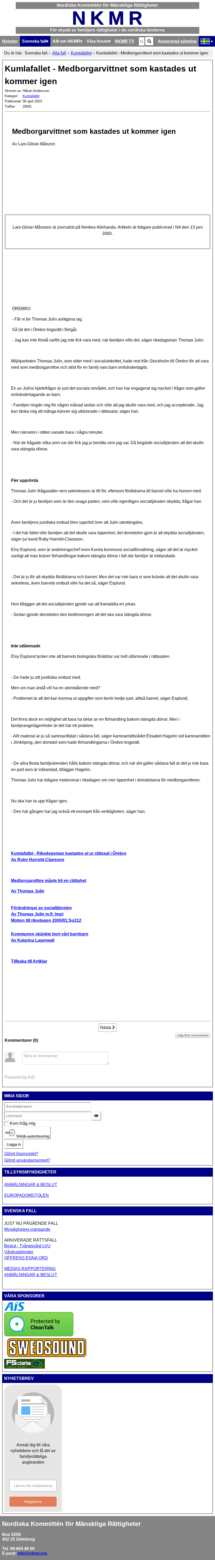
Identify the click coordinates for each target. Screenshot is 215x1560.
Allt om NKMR (66, 41)
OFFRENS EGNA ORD (26, 1258)
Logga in (14, 1144)
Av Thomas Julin (27, 891)
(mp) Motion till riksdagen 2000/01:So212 (46, 914)
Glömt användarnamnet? (27, 1160)
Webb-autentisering (32, 1136)
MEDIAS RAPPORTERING (30, 1268)
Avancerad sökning (177, 41)
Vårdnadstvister (18, 1252)
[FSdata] (24, 1367)
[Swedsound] (47, 1356)
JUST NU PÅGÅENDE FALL (31, 1223)
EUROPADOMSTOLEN (26, 1195)
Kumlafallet (31, 96)
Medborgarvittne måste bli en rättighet (48, 880)
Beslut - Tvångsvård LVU (27, 1246)
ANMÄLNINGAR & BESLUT (30, 1184)
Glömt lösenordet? (21, 1153)
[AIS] (14, 1309)
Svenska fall (34, 41)
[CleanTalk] (38, 1335)
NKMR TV (124, 41)
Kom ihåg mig (12, 1123)
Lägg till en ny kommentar (192, 1035)
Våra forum (98, 41)
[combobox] (141, 41)
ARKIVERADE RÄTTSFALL (30, 1240)
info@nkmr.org (32, 1553)
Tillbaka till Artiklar (29, 961)
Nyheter (10, 41)
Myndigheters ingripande (27, 1229)
